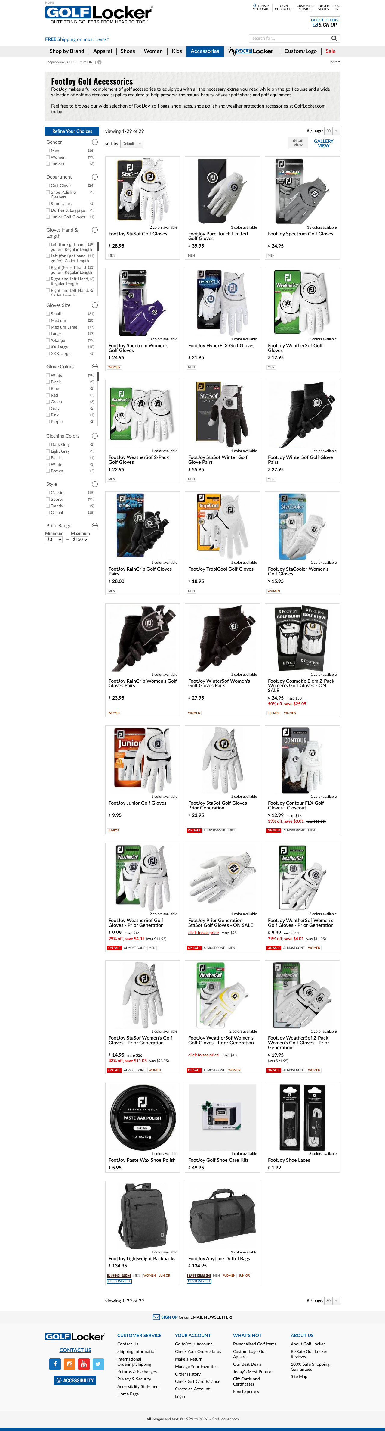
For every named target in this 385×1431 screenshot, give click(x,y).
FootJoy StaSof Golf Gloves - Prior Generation (219, 805)
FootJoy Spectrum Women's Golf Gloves (138, 348)
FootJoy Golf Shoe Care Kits (218, 1160)
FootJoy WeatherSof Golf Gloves (295, 348)
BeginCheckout (283, 8)
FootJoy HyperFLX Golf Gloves (221, 345)
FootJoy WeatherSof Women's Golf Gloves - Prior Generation (301, 923)
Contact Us (127, 1344)
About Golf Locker (308, 1344)
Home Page (128, 1394)
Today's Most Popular (253, 1372)
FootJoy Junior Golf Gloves (137, 803)
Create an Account (192, 1389)
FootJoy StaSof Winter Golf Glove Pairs (218, 460)
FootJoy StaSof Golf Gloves (138, 234)
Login (180, 1397)
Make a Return (188, 1359)
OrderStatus (323, 8)
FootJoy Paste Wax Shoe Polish (142, 1160)
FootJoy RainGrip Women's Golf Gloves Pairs (143, 683)
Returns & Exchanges (137, 1372)
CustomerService (305, 8)
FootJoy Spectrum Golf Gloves (300, 234)
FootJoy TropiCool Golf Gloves (221, 569)
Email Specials (246, 1392)
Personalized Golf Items (254, 1344)
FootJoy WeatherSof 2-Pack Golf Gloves (139, 460)
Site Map (299, 1377)
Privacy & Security (134, 1379)
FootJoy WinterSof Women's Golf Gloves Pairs (219, 683)
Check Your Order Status (198, 1352)
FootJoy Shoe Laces (289, 1160)
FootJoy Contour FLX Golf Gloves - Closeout (296, 805)
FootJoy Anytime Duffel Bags (219, 1258)
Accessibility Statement (138, 1387)
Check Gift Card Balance (197, 1382)
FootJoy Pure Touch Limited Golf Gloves (218, 236)
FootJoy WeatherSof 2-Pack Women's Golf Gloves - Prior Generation (298, 1043)
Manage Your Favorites (196, 1367)
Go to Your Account (193, 1344)
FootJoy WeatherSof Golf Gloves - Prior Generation (136, 923)
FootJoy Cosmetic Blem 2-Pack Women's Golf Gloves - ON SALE (301, 686)
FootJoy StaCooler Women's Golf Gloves (298, 571)
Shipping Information (137, 1352)
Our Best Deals (247, 1364)
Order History (188, 1374)
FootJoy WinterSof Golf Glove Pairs (300, 460)
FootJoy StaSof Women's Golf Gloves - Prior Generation (140, 1040)
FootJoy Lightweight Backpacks (142, 1258)
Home (335, 62)
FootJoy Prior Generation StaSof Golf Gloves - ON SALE (220, 923)
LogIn (337, 8)
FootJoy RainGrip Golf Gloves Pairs (140, 571)
